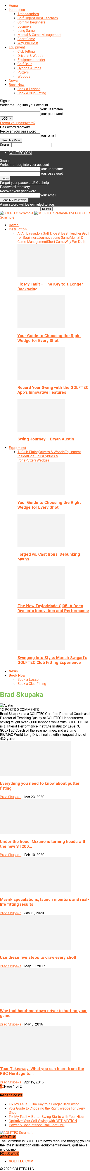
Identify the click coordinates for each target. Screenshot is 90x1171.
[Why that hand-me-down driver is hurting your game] (35, 1002)
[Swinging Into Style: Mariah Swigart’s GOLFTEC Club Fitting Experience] (41, 649)
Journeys (24, 26)
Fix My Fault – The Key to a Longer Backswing (44, 1104)
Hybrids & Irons (29, 68)
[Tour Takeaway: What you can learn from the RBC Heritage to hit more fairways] (35, 1060)
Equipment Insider (31, 60)
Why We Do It (27, 43)
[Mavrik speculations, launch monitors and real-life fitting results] (35, 891)
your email (48, 135)
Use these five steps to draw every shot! (38, 957)
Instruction (17, 10)
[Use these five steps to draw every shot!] (35, 949)
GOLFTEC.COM (20, 153)
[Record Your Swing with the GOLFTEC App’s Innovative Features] (41, 379)
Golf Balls (24, 64)
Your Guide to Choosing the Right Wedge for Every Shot (49, 338)
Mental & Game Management (39, 35)
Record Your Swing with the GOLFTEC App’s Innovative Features (52, 390)
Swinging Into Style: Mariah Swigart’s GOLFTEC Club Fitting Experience (52, 660)
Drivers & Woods (30, 56)
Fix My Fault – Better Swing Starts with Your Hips (46, 1117)
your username (51, 109)
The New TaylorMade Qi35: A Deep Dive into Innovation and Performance (53, 608)
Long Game (26, 31)
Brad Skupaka (10, 797)
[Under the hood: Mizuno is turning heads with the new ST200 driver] (35, 833)
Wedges (23, 76)
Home (13, 6)
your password (51, 114)
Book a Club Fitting (31, 93)
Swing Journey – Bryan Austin (45, 439)
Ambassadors (28, 14)
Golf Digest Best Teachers (37, 18)
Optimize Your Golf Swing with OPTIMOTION (43, 1121)
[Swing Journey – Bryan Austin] (41, 430)
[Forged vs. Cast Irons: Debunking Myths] (41, 546)
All (19, 233)
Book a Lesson (28, 89)
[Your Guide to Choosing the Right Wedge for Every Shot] (41, 327)
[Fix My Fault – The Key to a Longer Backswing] (41, 275)
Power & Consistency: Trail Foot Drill (36, 1125)
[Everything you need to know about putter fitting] (35, 775)
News (13, 81)
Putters (23, 72)
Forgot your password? (17, 123)
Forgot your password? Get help (24, 183)
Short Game (26, 39)
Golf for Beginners (31, 22)
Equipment (17, 47)
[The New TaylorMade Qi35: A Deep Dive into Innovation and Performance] (41, 597)
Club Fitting (26, 51)
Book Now (16, 85)
